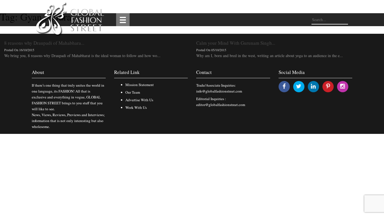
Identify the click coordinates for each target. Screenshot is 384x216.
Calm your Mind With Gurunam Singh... (235, 43)
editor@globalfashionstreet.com (220, 104)
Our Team (132, 92)
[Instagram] (342, 86)
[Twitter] (298, 86)
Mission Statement (139, 84)
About (38, 72)
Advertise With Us (139, 99)
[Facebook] (284, 86)
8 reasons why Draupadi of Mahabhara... (44, 43)
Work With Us (136, 107)
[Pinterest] (328, 86)
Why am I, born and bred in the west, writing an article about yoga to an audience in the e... (269, 55)
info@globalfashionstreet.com (219, 91)
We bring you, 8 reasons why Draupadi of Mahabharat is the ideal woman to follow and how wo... (82, 55)
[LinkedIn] (313, 86)
